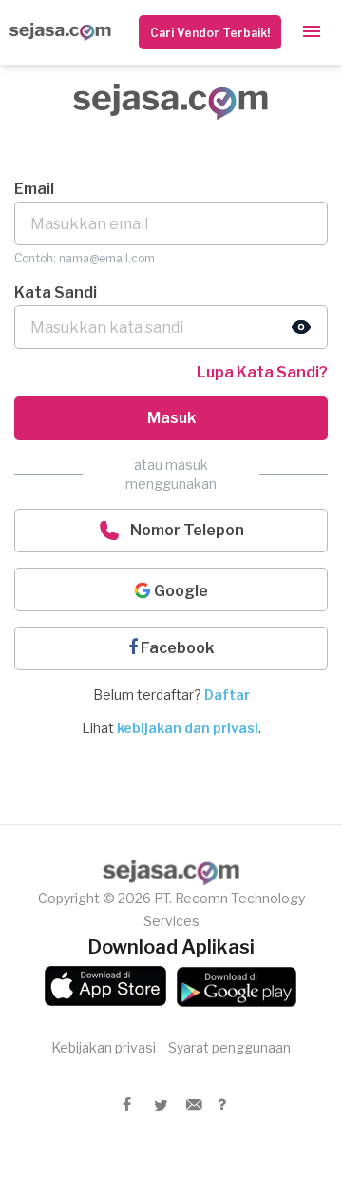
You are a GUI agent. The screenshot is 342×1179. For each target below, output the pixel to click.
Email (34, 189)
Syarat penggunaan (229, 1047)
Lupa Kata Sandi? (262, 372)
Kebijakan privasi (103, 1047)
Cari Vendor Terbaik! (210, 33)
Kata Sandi (55, 292)
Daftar (227, 694)
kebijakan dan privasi (187, 728)
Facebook (176, 648)
